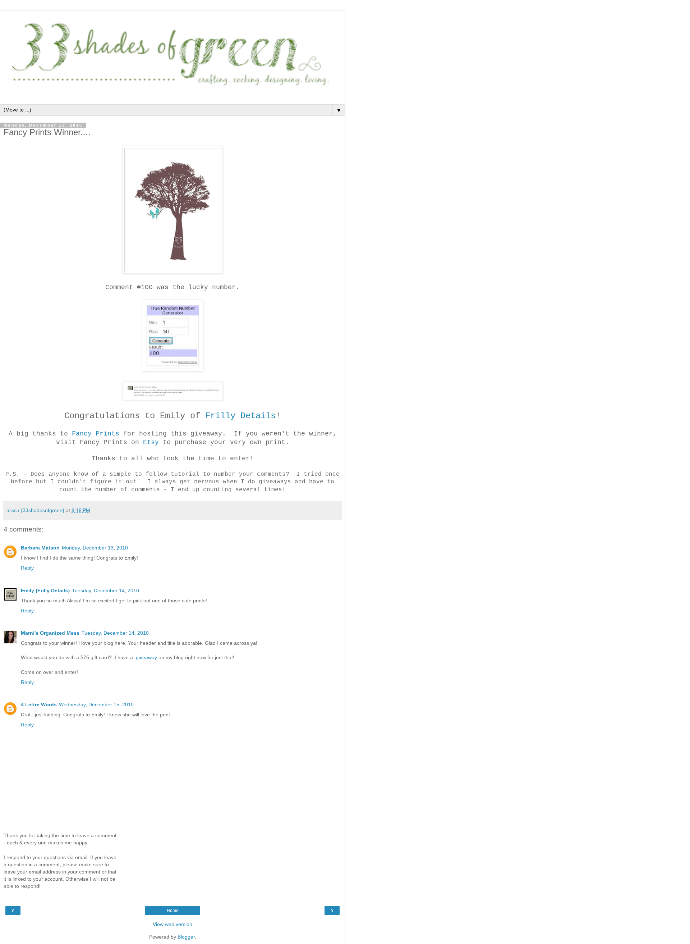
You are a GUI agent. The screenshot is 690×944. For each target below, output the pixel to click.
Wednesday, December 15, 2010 (96, 704)
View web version (172, 924)
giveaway (145, 657)
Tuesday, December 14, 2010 (105, 590)
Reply (27, 568)
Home (173, 910)
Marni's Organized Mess (50, 633)
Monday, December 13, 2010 (95, 548)
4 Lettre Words (39, 704)
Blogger (186, 937)
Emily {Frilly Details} (45, 590)
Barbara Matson (40, 548)
